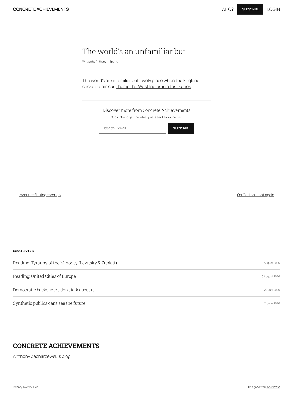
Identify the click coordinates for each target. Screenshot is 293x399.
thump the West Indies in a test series (153, 86)
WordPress (273, 387)
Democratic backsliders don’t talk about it (53, 289)
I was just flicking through (40, 194)
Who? (227, 9)
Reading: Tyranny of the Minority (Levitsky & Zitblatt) (65, 262)
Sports (114, 61)
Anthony (101, 61)
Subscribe (250, 9)
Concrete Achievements (41, 9)
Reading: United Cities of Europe (44, 276)
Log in (273, 9)
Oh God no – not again (255, 194)
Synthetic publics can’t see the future (49, 303)
